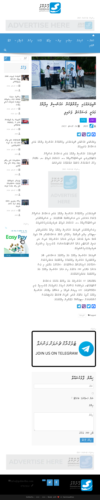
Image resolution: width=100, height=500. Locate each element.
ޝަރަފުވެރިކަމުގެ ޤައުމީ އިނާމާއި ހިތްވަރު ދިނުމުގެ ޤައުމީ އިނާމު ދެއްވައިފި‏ (12, 163)
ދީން (59, 40)
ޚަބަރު (92, 40)
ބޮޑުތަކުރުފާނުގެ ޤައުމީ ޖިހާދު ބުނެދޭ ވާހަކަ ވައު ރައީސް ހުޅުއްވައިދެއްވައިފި (12, 143)
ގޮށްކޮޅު (85, 126)
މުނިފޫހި (20, 40)
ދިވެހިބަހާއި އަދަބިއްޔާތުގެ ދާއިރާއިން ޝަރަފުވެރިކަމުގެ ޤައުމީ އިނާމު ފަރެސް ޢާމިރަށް (12, 183)
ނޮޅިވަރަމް (82, 315)
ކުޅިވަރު (80, 40)
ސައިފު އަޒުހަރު (14, 114)
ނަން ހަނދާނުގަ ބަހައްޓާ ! (82, 398)
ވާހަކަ (39, 40)
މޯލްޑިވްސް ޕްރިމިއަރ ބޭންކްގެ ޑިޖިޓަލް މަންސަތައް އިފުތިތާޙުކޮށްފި (12, 79)
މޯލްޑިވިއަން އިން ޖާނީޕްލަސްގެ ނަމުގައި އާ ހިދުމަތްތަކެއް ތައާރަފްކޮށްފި (12, 122)
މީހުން (30, 40)
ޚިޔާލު (91, 405)
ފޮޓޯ (9, 40)
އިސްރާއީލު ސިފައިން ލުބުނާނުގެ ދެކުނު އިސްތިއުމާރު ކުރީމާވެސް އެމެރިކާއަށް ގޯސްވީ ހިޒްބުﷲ (12, 101)
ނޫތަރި (91, 45)
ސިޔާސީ (69, 40)
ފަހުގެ (83, 120)
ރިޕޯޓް (49, 40)
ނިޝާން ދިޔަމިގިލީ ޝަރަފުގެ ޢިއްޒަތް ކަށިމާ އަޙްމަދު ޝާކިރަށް (13, 204)
